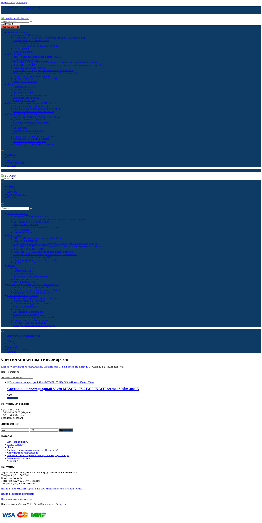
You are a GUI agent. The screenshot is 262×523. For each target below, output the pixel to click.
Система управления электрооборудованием (36, 46)
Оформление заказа (17, 162)
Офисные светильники (25, 125)
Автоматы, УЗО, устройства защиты (32, 35)
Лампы (11, 84)
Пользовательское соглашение (17, 499)
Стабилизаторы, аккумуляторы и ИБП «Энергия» (33, 103)
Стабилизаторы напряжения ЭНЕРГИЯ (33, 111)
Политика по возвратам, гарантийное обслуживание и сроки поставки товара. (42, 488)
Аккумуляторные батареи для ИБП (31, 106)
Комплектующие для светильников (31, 122)
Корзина (11, 165)
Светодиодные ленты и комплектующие (34, 144)
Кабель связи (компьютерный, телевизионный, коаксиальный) (45, 73)
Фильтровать (66, 430)
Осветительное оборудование (22, 114)
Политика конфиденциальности (17, 494)
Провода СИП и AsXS (25, 81)
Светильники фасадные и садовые (31, 138)
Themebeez (60, 504)
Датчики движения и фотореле (29, 119)
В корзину (12, 398)
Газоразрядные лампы (24, 87)
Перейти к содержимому (14, 2)
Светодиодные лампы (24, 100)
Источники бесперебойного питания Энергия (37, 108)
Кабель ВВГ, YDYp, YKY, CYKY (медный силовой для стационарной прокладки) (55, 62)
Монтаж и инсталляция (19, 458)
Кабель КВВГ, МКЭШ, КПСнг (29, 67)
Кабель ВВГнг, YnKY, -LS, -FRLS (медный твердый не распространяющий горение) (57, 65)
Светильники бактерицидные (28, 133)
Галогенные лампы (23, 89)
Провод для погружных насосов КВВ (32, 76)
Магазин (11, 157)
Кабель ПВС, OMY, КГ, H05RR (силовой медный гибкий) (43, 70)
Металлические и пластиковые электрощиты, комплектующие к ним (49, 37)
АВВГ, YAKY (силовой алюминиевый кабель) (37, 57)
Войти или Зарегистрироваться (23, 7)
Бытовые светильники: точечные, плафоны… (37, 117)
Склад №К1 (13, 461)
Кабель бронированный (25, 59)
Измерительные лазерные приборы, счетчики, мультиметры (38, 455)
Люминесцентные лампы (26, 97)
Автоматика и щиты (17, 32)
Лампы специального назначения (30, 95)
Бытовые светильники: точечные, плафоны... (67, 366)
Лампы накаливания (24, 92)
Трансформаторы (22, 48)
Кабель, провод (15, 54)
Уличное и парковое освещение (29, 141)
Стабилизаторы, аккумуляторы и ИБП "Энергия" (32, 450)
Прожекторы (20, 128)
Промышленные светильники (28, 130)
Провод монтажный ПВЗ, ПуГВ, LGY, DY (35, 78)
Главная (11, 154)
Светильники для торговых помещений (34, 136)
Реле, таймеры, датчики (25, 43)
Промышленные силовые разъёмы (31, 40)
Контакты (12, 160)
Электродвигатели (23, 51)
